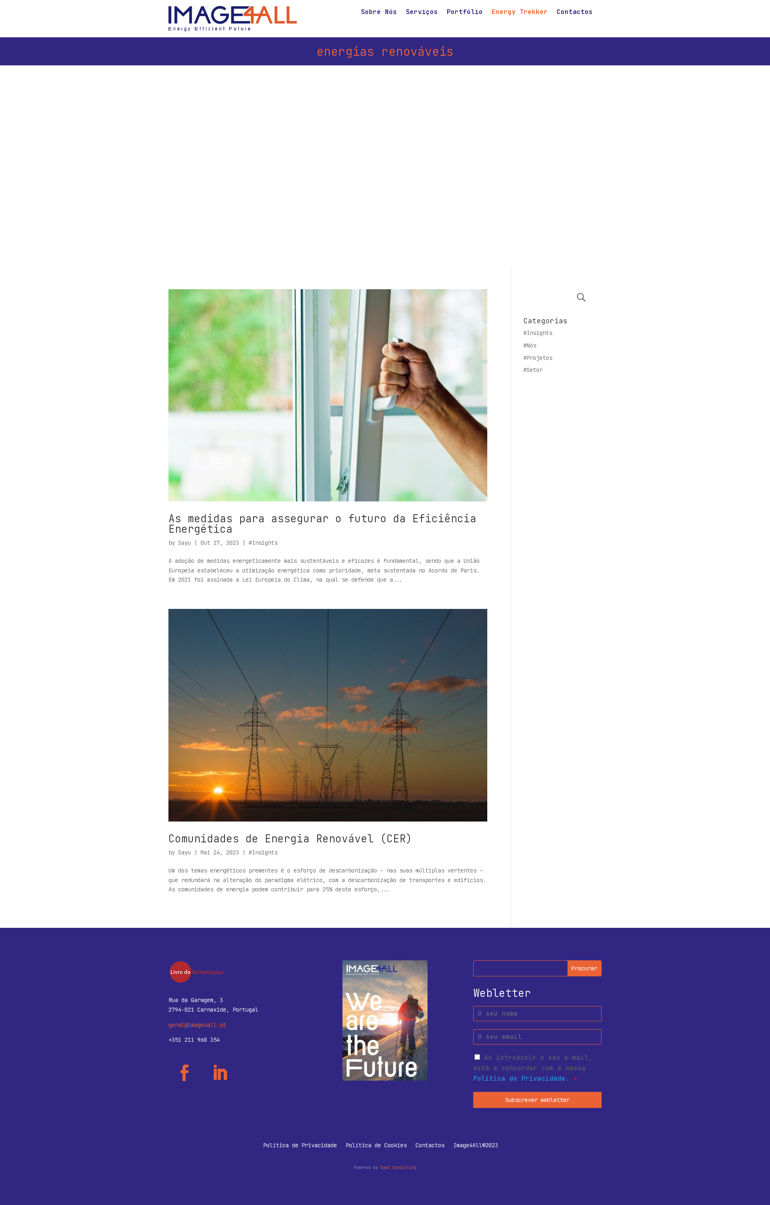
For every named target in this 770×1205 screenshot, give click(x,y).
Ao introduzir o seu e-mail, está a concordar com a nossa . (532, 1068)
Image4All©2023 (475, 1145)
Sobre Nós (379, 12)
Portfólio (465, 12)
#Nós (529, 345)
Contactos (575, 12)
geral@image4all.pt (197, 1025)
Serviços (422, 12)
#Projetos (537, 357)
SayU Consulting (398, 1167)
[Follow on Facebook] (184, 1073)
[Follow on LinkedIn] (220, 1073)
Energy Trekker (520, 12)
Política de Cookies (376, 1145)
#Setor (533, 369)
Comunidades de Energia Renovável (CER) (290, 839)
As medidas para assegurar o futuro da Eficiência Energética (322, 523)
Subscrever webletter (537, 1100)
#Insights (263, 542)
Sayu (184, 542)
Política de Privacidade (519, 1078)
